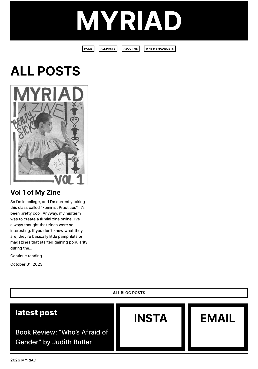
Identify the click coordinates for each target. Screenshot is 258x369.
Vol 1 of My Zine (35, 192)
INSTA (151, 318)
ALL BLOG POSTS (129, 293)
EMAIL (217, 318)
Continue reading (26, 256)
